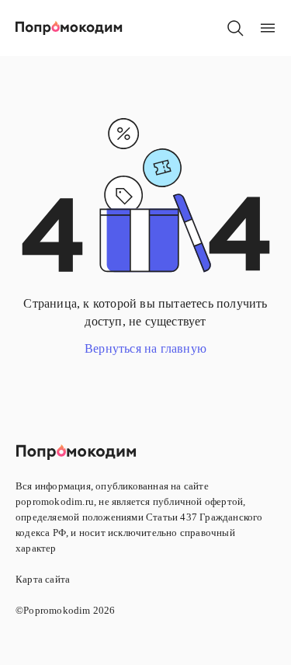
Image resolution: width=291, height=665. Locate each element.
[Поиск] (235, 28)
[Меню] (267, 28)
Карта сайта (43, 579)
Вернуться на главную (145, 348)
